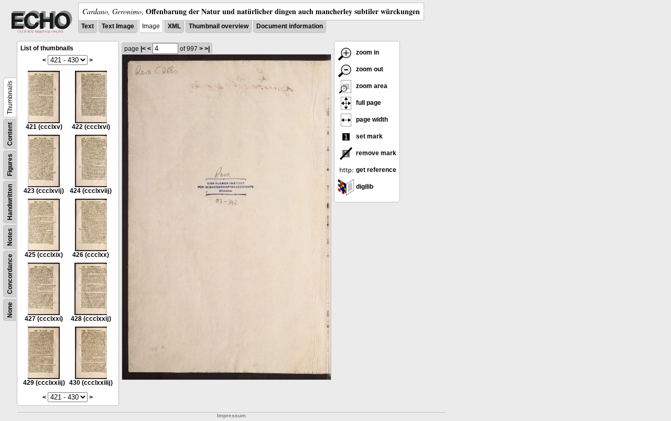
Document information (289, 26)
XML (174, 26)
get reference (375, 170)
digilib (363, 186)
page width (371, 119)
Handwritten (10, 202)
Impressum (231, 415)
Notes (10, 237)
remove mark (375, 153)
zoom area (370, 86)
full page (367, 102)
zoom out (368, 69)
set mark (368, 136)
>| (207, 48)
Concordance (10, 274)
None (10, 310)
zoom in (366, 52)
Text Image (118, 26)
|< (143, 48)
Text (87, 26)
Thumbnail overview (218, 26)
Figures (10, 165)
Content (10, 134)
